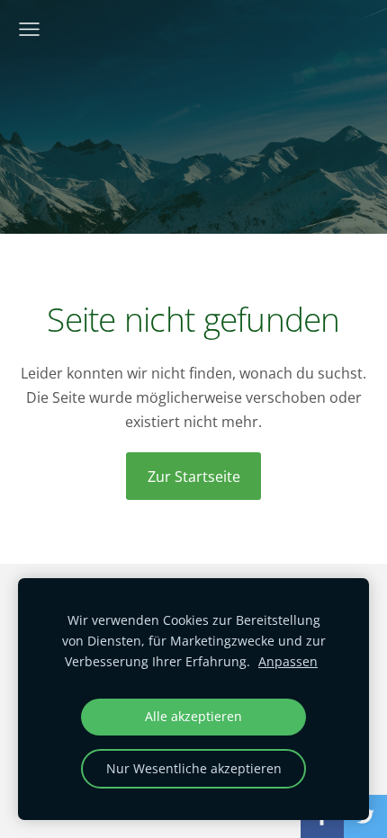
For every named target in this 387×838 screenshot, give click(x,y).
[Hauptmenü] (29, 29)
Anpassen (288, 661)
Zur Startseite (194, 476)
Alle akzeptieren (193, 716)
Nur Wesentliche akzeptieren (194, 768)
